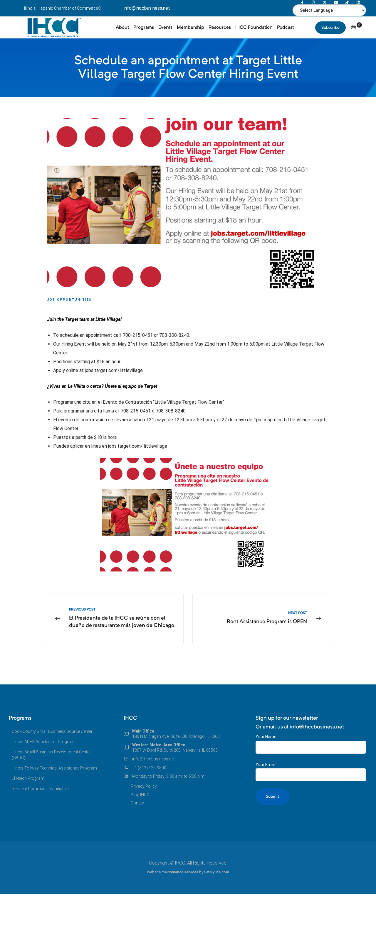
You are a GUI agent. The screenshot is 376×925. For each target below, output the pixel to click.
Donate (137, 803)
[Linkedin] (358, 2)
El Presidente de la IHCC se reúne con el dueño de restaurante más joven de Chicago (115, 618)
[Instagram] (313, 2)
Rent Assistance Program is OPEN (261, 618)
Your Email (266, 764)
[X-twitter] (325, 2)
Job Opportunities (69, 300)
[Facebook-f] (302, 2)
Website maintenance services (172, 872)
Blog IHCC (140, 794)
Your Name (266, 736)
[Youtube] (336, 2)
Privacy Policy (144, 786)
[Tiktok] (347, 2)
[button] (330, 27)
